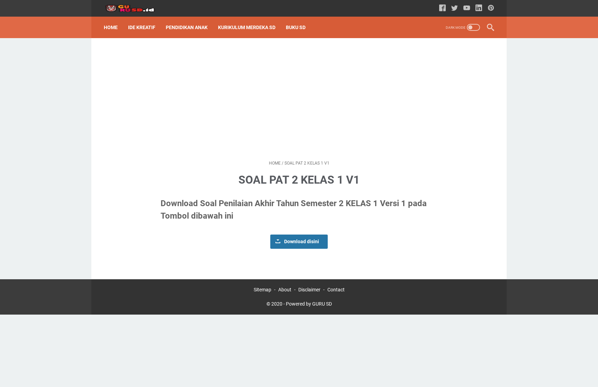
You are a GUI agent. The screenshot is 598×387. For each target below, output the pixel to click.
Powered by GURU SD (309, 304)
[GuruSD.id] (134, 8)
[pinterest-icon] (491, 8)
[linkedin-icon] (478, 8)
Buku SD (296, 27)
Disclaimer (309, 289)
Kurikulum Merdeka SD (246, 27)
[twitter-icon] (454, 8)
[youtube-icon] (466, 8)
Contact (336, 289)
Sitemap (262, 289)
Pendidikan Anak (187, 27)
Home (111, 27)
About (284, 289)
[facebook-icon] (442, 8)
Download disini (301, 242)
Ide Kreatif (141, 27)
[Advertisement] (299, 99)
